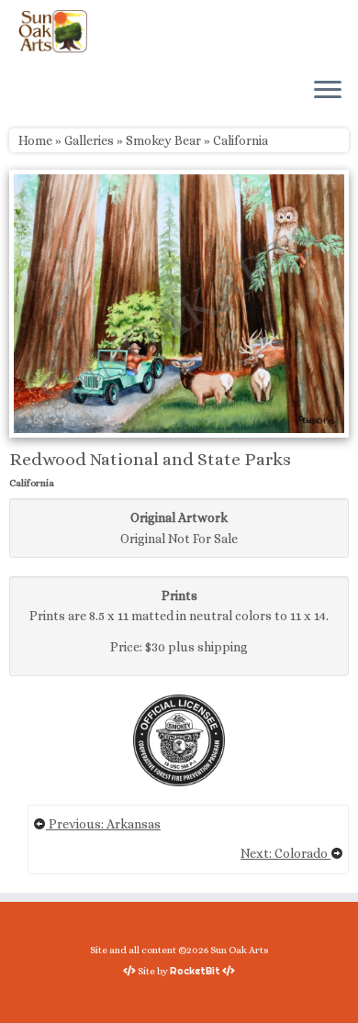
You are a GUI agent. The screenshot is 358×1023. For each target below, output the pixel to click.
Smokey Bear (163, 140)
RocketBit (195, 970)
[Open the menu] (327, 91)
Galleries (89, 140)
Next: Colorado (285, 853)
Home (35, 140)
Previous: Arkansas (103, 824)
